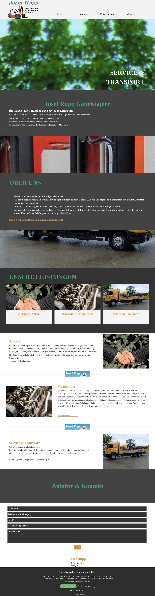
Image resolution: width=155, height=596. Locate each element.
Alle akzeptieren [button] (68, 586)
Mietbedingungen (107, 14)
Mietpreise (131, 14)
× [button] (153, 569)
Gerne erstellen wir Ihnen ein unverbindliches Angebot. (36, 220)
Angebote (83, 14)
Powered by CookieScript (77, 594)
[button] (77, 590)
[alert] (77, 581)
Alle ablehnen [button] (86, 586)
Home (59, 14)
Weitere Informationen (82, 581)
